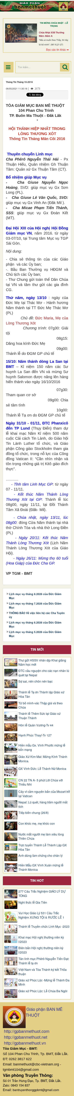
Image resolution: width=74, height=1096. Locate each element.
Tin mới (37, 649)
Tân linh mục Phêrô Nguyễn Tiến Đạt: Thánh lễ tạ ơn (43, 961)
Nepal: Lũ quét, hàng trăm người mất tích (42, 804)
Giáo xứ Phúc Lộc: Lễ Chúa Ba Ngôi (42, 991)
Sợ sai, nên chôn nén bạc (35, 681)
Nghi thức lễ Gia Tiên (32, 902)
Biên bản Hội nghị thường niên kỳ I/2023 (40, 950)
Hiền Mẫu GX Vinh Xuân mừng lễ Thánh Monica (40, 867)
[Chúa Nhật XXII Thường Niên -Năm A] (21, 33)
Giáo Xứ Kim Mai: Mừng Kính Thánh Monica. (42, 759)
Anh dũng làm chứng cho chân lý (40, 855)
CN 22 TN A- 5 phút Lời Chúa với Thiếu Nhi (40, 782)
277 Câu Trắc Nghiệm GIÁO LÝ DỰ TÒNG (42, 893)
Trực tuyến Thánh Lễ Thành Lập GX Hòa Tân (42, 847)
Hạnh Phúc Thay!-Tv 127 (35, 735)
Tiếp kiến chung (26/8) (33, 813)
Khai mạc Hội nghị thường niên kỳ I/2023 (41, 939)
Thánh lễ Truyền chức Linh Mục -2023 (43, 926)
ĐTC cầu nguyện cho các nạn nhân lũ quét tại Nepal (43, 673)
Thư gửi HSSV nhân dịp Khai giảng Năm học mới (42, 662)
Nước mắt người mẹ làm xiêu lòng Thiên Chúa (41, 836)
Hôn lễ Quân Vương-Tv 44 (35, 725)
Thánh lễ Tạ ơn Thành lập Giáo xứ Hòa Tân (41, 694)
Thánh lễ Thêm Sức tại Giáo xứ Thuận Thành (39, 716)
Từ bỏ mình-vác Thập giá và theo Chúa (40, 705)
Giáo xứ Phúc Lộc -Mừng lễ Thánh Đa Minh (43, 982)
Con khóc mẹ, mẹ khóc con (36, 823)
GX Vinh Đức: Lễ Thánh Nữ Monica (42, 769)
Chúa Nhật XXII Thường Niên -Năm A (51, 34)
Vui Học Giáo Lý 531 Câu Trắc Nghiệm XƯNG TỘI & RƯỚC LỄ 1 (41, 915)
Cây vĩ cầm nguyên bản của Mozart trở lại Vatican (44, 794)
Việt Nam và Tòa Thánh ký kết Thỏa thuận (42, 972)
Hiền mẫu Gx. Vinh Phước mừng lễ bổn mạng (41, 747)
